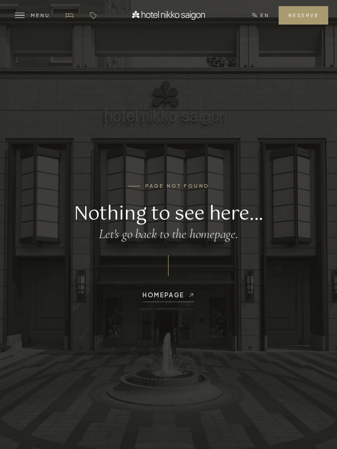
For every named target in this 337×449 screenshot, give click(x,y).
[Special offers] (93, 15)
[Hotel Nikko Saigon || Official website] (168, 15)
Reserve (303, 15)
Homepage (163, 295)
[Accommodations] (69, 15)
